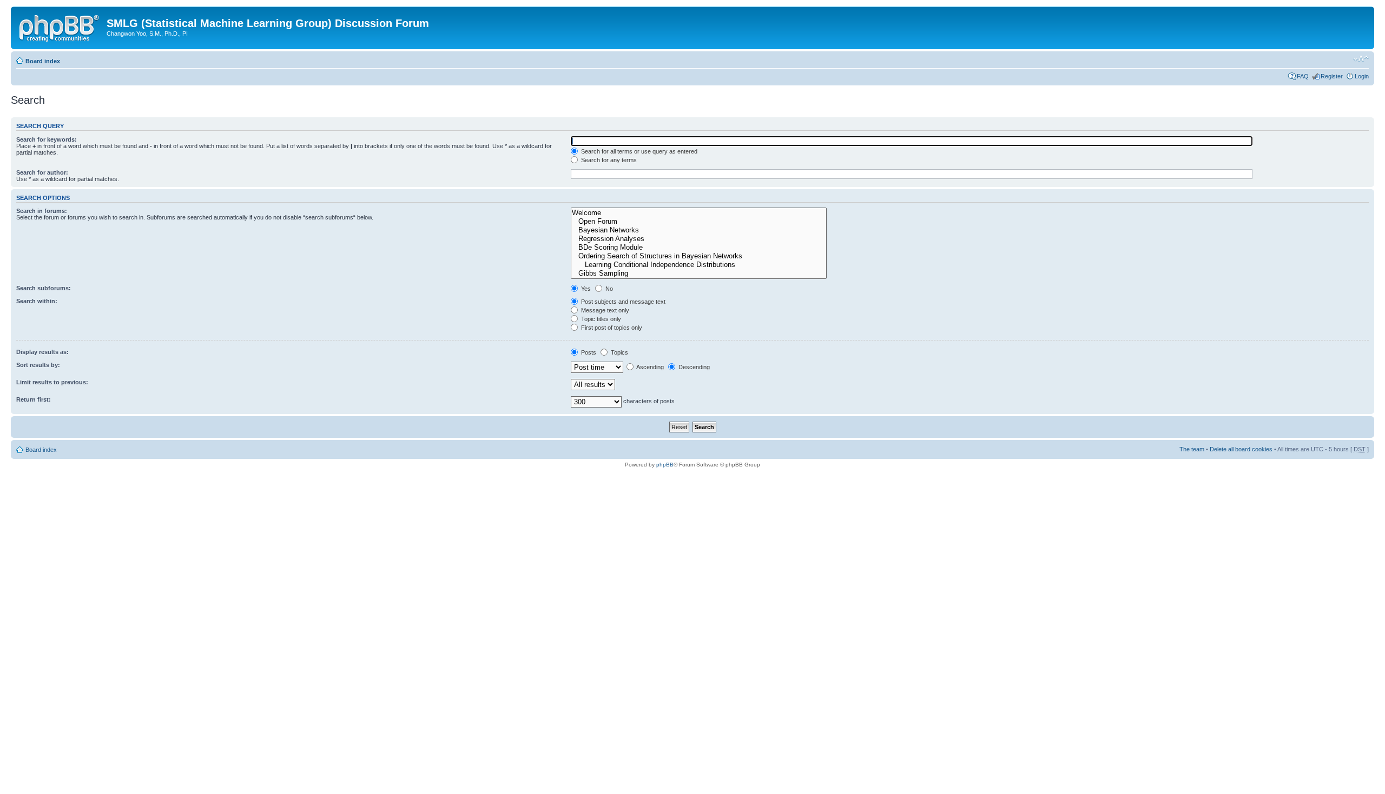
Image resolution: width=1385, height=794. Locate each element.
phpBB (665, 465)
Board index (42, 61)
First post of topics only (610, 327)
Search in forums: (41, 211)
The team (1191, 449)
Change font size (1361, 59)
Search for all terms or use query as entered (638, 151)
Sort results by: (38, 365)
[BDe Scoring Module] (699, 247)
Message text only (604, 310)
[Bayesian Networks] (699, 230)
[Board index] (60, 26)
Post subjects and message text (622, 301)
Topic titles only (600, 319)
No (608, 288)
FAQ (1303, 76)
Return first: (33, 399)
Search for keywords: (46, 139)
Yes (585, 288)
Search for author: (42, 172)
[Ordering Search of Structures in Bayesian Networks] (699, 256)
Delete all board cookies (1241, 449)
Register (1332, 76)
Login (1362, 76)
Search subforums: (43, 288)
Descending (693, 367)
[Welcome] (699, 213)
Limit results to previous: (52, 382)
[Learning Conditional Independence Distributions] (699, 265)
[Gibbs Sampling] (699, 273)
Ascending (649, 367)
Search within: (36, 301)
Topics (618, 352)
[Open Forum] (699, 221)
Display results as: (42, 352)
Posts (587, 352)
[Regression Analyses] (699, 239)
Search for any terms (608, 160)
